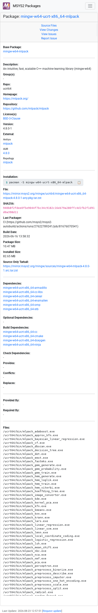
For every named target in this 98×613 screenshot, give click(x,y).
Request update (52, 611)
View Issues (48, 34)
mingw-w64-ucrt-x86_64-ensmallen (25, 300)
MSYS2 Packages (26, 6)
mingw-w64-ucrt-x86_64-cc (20, 332)
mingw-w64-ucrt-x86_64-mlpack (50, 16)
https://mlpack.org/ (15, 98)
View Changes (49, 30)
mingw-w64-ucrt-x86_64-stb (21, 309)
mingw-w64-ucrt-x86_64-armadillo (25, 287)
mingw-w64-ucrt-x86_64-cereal (22, 296)
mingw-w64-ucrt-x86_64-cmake (23, 336)
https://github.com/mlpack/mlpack (26, 108)
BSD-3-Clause (11, 118)
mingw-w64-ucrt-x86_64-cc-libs (23, 292)
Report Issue (49, 38)
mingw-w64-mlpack (15, 51)
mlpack (8, 143)
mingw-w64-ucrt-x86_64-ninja (22, 344)
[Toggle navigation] (90, 6)
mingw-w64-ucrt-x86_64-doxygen (24, 340)
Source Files (49, 25)
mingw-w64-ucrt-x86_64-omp (21, 304)
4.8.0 (6, 153)
